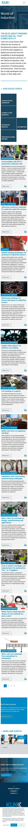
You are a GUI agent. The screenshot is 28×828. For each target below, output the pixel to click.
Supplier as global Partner (9, 342)
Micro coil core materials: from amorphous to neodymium (11, 656)
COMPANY (13, 791)
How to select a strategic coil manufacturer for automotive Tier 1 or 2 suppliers (13, 568)
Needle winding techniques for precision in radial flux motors (13, 254)
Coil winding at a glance (11, 391)
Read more (5, 186)
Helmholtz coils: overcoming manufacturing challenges (13, 477)
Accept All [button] (14, 825)
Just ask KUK (6, 775)
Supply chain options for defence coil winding (11, 347)
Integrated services (7, 158)
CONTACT (13, 793)
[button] (5, 747)
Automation (4, 249)
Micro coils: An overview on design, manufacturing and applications (12, 520)
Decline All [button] (21, 825)
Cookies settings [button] (6, 825)
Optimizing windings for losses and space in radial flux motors (13, 300)
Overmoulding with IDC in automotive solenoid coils (11, 163)
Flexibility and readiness (8, 203)
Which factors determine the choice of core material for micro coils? (13, 614)
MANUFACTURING (13, 788)
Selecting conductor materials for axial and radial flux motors (13, 208)
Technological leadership (9, 294)
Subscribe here (6, 716)
